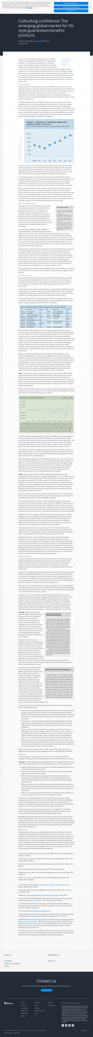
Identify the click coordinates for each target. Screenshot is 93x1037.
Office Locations (25, 1013)
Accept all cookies (71, 10)
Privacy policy (24, 1030)
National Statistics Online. (43, 911)
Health (36, 1005)
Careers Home (51, 1005)
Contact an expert (46, 990)
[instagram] (73, 1025)
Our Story (23, 1005)
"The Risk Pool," (37, 900)
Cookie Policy (29, 7)
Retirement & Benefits (40, 1010)
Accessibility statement (42, 1030)
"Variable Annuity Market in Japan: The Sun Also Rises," (43, 895)
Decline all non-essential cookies (71, 7)
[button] (63, 1025)
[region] (46, 7)
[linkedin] (66, 1025)
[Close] (90, 6)
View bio (6, 966)
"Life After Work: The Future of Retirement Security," (54, 885)
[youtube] (69, 1025)
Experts (23, 1016)
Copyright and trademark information (9, 1030)
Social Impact (24, 1008)
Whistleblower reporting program (33, 1030)
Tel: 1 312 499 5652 (15, 963)
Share (63, 64)
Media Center (24, 1010)
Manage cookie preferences (71, 3)
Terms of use (19, 1030)
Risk (36, 1013)
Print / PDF (65, 60)
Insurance (37, 1008)
